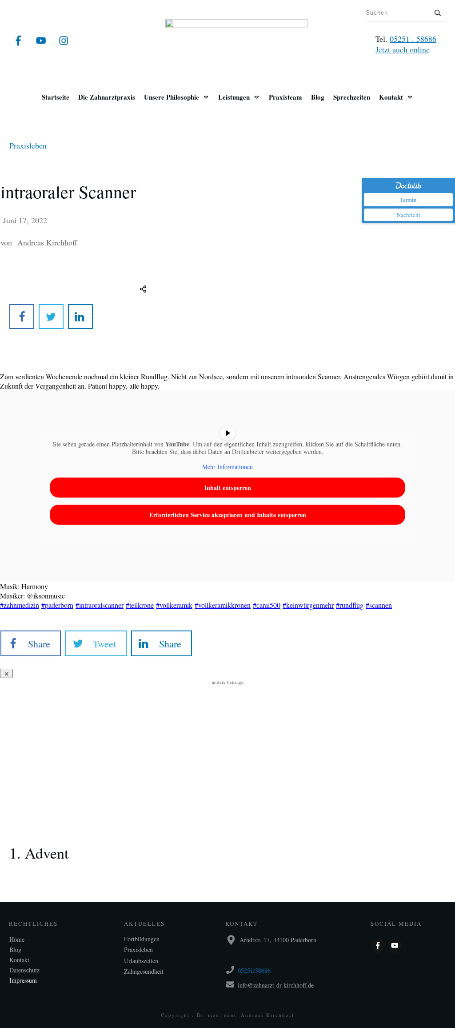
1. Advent (227, 840)
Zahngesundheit (144, 971)
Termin (408, 200)
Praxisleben (28, 145)
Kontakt (19, 960)
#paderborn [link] (57, 605)
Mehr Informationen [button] (227, 467)
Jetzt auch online (402, 49)
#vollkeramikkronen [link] (223, 605)
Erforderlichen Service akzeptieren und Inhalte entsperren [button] (227, 514)
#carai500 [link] (266, 605)
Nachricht (408, 215)
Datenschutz (24, 970)
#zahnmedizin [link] (19, 605)
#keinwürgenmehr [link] (308, 605)
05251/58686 (254, 970)
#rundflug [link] (349, 605)
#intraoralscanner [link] (100, 605)
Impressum (23, 980)
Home (16, 939)
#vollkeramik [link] (174, 605)
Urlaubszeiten (141, 960)
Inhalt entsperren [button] (227, 487)
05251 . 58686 (413, 38)
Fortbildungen (142, 939)
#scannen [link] (379, 605)
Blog (15, 949)
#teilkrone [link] (140, 605)
